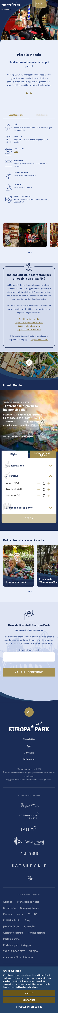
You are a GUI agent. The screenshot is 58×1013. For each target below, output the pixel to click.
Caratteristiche (16, 114)
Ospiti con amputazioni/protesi (29, 322)
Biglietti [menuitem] (40, 3)
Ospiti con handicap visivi (29, 326)
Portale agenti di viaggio (17, 945)
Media (20, 914)
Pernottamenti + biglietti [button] (43, 454)
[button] (25, 224)
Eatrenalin (29, 926)
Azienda (7, 901)
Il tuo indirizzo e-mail (29, 650)
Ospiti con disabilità (39, 339)
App (29, 746)
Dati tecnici (41, 114)
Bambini (11, 489)
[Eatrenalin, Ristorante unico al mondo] (29, 865)
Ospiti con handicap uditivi (29, 329)
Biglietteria (9, 908)
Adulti (9, 483)
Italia (16, 151)
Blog (27, 920)
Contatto (29, 752)
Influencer (29, 759)
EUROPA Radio (11, 920)
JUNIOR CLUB (11, 926)
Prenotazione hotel (28, 901)
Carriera (7, 914)
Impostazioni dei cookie (29, 1007)
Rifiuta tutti (29, 1000)
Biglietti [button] (14, 454)
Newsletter (29, 739)
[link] (29, 712)
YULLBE (32, 914)
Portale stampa (36, 932)
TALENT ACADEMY (14, 951)
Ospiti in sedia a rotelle (29, 319)
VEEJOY (33, 951)
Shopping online (29, 908)
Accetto (29, 993)
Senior (9, 496)
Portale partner (11, 938)
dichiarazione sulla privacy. (27, 987)
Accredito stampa (13, 932)
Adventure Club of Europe (18, 957)
